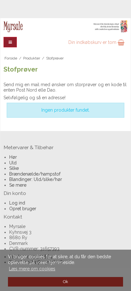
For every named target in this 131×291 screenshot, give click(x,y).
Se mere (17, 185)
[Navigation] (10, 42)
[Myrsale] (65, 26)
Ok (65, 281)
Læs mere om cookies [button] (32, 268)
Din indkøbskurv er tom (93, 42)
